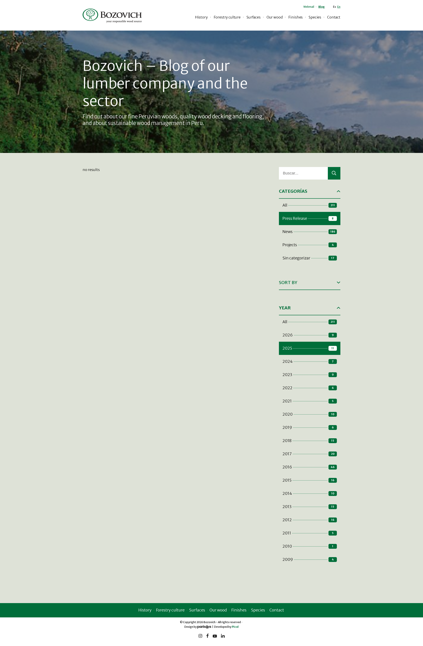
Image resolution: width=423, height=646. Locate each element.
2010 (307, 546)
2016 (308, 467)
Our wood (275, 17)
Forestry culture (227, 17)
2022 (308, 387)
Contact (333, 17)
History (201, 17)
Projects (308, 244)
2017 (308, 453)
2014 (308, 493)
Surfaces (254, 17)
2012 (308, 519)
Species (315, 17)
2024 (308, 361)
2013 (308, 506)
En (338, 6)
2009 (308, 559)
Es (334, 6)
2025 (308, 348)
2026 (308, 335)
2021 (308, 401)
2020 (308, 414)
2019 (308, 427)
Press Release (308, 218)
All (308, 205)
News (308, 231)
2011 (308, 533)
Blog (321, 6)
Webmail (308, 6)
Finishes (295, 17)
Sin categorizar (308, 258)
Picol (235, 626)
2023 (308, 374)
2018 (308, 440)
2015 (308, 480)
